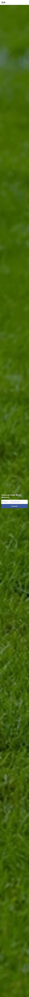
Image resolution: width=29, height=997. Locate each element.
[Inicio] (3, 2)
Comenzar (14, 506)
